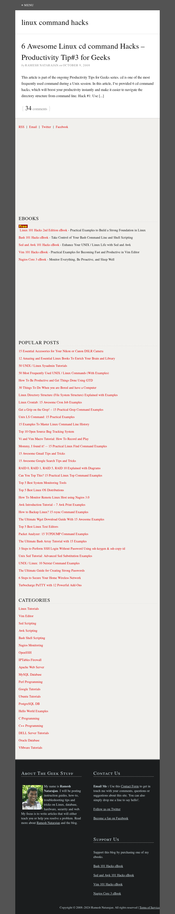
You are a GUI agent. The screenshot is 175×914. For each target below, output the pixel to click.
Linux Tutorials (29, 608)
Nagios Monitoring (31, 645)
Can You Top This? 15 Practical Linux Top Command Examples (60, 475)
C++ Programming (31, 725)
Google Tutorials (29, 689)
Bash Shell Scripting (32, 638)
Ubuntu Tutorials (30, 696)
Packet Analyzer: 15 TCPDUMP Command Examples (53, 534)
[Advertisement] (53, 176)
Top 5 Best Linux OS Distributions (41, 490)
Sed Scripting (27, 623)
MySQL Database (30, 674)
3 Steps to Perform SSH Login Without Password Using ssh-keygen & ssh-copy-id (72, 548)
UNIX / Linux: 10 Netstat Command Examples (49, 563)
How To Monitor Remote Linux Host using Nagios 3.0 (54, 497)
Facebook (62, 127)
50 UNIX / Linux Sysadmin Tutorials (43, 365)
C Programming (29, 718)
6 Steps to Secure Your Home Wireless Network (50, 578)
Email (33, 127)
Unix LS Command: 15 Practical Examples (47, 417)
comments (36, 108)
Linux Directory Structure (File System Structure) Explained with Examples (68, 395)
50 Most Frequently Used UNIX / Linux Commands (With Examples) (64, 373)
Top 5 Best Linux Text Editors (38, 526)
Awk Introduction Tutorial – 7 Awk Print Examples (52, 504)
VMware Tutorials (30, 747)
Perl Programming (31, 682)
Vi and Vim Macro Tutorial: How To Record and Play (54, 439)
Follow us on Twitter (107, 809)
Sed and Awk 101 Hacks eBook (39, 244)
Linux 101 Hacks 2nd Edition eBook (43, 230)
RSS (21, 127)
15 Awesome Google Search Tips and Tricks (47, 460)
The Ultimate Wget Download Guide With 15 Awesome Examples (61, 519)
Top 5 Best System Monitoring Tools (42, 482)
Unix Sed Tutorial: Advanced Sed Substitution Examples (55, 556)
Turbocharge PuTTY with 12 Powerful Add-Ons (50, 585)
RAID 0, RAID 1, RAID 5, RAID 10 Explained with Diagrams (59, 468)
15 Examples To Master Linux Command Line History (54, 424)
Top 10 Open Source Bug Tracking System (46, 431)
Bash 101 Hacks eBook (33, 237)
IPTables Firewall (30, 660)
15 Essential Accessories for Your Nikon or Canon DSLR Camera (61, 351)
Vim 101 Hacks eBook (33, 252)
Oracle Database (29, 740)
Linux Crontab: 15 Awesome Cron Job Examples (50, 402)
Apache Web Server (31, 667)
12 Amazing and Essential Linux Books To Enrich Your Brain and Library (67, 358)
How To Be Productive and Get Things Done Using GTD (56, 380)
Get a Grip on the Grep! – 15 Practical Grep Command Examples (61, 409)
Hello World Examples (33, 711)
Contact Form (130, 786)
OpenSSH (25, 652)
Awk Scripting (28, 630)
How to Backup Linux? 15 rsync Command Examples (53, 512)
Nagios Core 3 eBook (32, 259)
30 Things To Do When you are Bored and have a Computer (57, 387)
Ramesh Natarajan (48, 823)
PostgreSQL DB (29, 703)
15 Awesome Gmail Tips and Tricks (42, 453)
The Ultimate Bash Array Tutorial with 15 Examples (53, 541)
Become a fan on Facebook (110, 818)
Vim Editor (26, 616)
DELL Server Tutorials (34, 733)
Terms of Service (149, 907)
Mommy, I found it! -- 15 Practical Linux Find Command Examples (63, 446)
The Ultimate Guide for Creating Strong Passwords (52, 570)
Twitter (46, 127)
